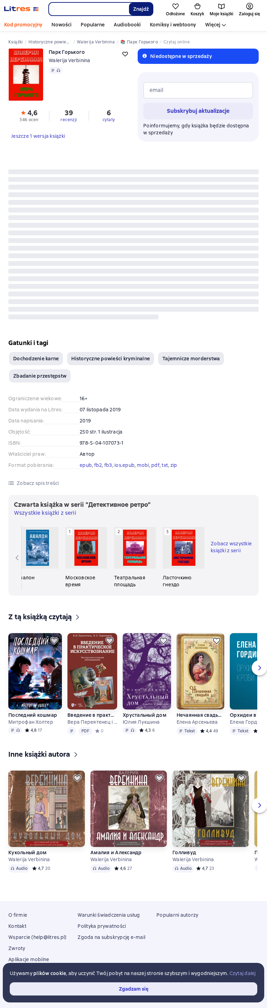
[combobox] (88, 9)
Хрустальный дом (145, 715)
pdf (155, 465)
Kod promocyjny (23, 25)
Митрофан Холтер (30, 722)
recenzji (68, 119)
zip (173, 465)
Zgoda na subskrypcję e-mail (111, 937)
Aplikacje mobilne (28, 959)
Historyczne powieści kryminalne (110, 358)
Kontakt (17, 926)
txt (165, 465)
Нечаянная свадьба (200, 715)
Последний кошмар (32, 715)
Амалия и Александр (116, 852)
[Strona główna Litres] (21, 9)
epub (86, 465)
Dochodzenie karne (36, 358)
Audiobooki (127, 25)
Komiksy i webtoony (173, 25)
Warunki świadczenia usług (109, 915)
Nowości (61, 25)
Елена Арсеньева (197, 722)
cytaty (109, 119)
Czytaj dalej (242, 973)
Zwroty (16, 948)
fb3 (108, 465)
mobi (143, 465)
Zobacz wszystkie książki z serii (231, 547)
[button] (29, 115)
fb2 (98, 465)
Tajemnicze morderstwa (191, 358)
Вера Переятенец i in (92, 722)
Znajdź (141, 9)
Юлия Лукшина (141, 722)
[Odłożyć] (54, 641)
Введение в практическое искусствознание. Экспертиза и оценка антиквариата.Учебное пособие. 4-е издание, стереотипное (92, 715)
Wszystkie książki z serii (45, 512)
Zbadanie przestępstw (39, 376)
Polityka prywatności (102, 926)
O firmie (17, 915)
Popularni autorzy (177, 915)
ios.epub (124, 465)
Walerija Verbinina (69, 60)
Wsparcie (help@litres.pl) (37, 937)
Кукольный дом (27, 852)
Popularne (93, 25)
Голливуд (184, 852)
